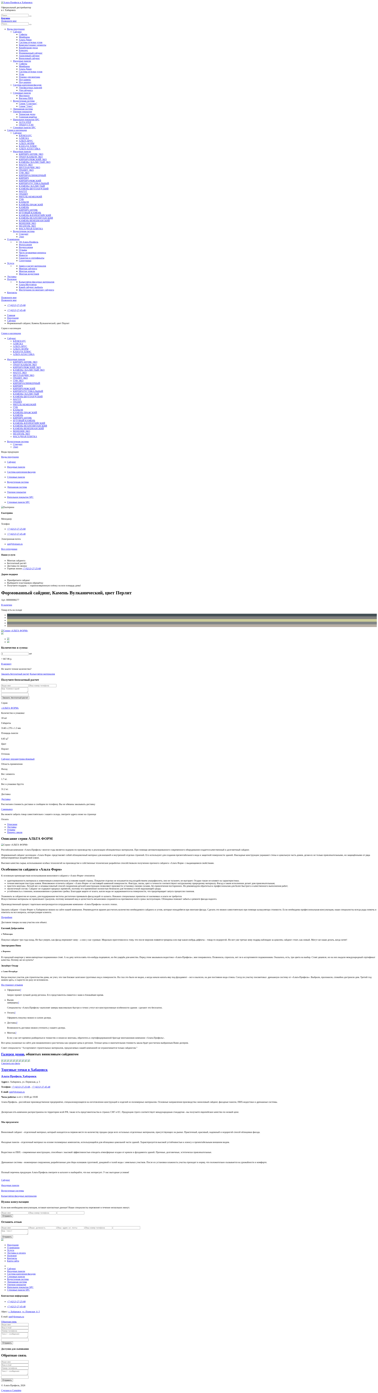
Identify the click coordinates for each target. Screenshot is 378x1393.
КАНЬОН (24, 202)
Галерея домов (12, 1054)
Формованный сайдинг (31, 53)
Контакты (12, 292)
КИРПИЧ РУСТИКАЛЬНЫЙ (34, 183)
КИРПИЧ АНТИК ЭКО (31, 154)
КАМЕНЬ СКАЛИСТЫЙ (32, 186)
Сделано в (11, 1390)
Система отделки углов (30, 42)
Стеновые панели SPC (24, 127)
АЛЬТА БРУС (26, 141)
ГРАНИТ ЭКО (26, 170)
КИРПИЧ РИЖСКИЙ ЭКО (33, 159)
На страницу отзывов (12, 985)
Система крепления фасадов (27, 85)
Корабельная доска (28, 47)
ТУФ (21, 199)
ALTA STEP (25, 122)
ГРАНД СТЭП (26, 125)
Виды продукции (16, 29)
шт (30, 653)
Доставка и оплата (16, 1253)
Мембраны (24, 37)
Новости (23, 255)
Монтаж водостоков (29, 274)
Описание (12, 824)
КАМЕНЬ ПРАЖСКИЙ (31, 204)
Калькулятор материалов (42, 674)
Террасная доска (27, 114)
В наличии (6, 605)
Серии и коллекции (17, 130)
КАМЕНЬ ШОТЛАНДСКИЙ (34, 188)
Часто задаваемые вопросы (32, 252)
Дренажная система (23, 109)
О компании (13, 239)
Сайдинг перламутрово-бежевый (18, 759)
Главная (11, 315)
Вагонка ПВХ (26, 98)
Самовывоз (7, 809)
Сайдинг (17, 31)
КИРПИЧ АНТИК (28, 210)
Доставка (11, 276)
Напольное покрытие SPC (26, 119)
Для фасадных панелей (30, 87)
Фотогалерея (25, 244)
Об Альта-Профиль (28, 242)
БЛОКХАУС (25, 135)
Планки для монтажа (29, 77)
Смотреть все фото (10, 1063)
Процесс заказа (14, 832)
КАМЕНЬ (24, 207)
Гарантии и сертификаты (31, 258)
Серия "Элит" (26, 106)
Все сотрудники (9, 549)
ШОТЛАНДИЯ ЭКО (29, 167)
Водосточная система (24, 101)
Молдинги (24, 95)
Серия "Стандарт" (28, 103)
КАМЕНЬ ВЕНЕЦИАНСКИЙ (34, 220)
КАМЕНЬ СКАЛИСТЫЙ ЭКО (34, 162)
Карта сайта (13, 1261)
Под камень (25, 79)
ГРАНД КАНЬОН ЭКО (31, 157)
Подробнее (6, 917)
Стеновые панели (22, 93)
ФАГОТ (23, 191)
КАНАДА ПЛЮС (28, 146)
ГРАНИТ (23, 194)
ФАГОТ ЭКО (26, 165)
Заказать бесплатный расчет (15, 674)
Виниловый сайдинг (29, 58)
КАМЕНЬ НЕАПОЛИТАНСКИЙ (36, 218)
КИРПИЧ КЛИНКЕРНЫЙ (32, 175)
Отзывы (23, 250)
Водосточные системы (12, 1190)
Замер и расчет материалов (32, 266)
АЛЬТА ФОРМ (26, 143)
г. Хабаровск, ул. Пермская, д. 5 (24, 1311)
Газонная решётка (28, 117)
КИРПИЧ (24, 178)
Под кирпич (25, 82)
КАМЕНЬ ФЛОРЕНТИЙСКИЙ (35, 215)
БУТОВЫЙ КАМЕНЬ (30, 212)
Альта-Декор (25, 39)
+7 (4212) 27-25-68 (16, 305)
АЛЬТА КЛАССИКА (29, 149)
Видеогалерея (26, 247)
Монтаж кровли (27, 271)
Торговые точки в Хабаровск (24, 1070)
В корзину (6, 664)
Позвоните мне (9, 21)
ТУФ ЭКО (24, 173)
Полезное (12, 279)
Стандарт (23, 234)
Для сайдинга (26, 90)
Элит (21, 236)
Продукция (12, 318)
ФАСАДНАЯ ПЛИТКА (31, 228)
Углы (21, 74)
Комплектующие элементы (32, 45)
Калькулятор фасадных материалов (36, 282)
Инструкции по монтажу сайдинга (36, 290)
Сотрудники (25, 260)
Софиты (23, 34)
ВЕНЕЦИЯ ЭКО (27, 223)
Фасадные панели (22, 61)
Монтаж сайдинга (28, 268)
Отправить (7, 1216)
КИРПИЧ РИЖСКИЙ (30, 180)
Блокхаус (23, 50)
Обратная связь (9, 1321)
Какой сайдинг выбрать (31, 287)
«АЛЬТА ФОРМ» (10, 708)
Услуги (10, 263)
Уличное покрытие (22, 111)
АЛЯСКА (24, 138)
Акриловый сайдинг (29, 55)
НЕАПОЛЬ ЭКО (27, 226)
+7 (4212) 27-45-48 (16, 310)
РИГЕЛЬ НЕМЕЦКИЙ (30, 196)
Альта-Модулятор (28, 284)
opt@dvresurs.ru (15, 544)
